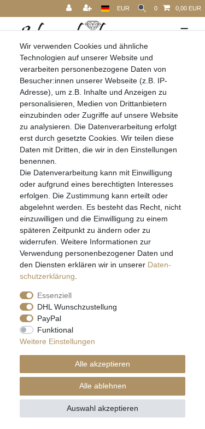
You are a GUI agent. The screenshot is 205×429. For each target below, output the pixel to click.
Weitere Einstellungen (57, 341)
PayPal (49, 318)
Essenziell (54, 295)
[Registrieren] (88, 8)
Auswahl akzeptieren (102, 408)
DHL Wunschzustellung (77, 306)
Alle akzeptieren (102, 363)
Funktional (55, 329)
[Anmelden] (70, 8)
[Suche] (141, 8)
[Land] (105, 8)
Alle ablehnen (102, 385)
